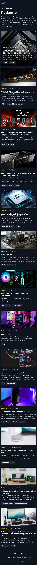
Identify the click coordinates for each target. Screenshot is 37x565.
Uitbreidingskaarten (15, 104)
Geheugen (11, 265)
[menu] (33, 3)
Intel (18, 226)
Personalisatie (7, 503)
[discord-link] (15, 553)
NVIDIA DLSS (14, 185)
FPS (3, 344)
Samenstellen (26, 557)
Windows (5, 546)
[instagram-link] (22, 553)
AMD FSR (5, 145)
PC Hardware (17, 305)
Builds (14, 557)
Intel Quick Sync (8, 226)
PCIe (3, 104)
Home (8, 557)
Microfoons (6, 422)
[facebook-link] (18, 553)
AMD (12, 145)
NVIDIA (4, 185)
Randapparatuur (19, 422)
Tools (13, 546)
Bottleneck (6, 305)
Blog (2, 8)
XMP (3, 265)
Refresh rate (11, 383)
